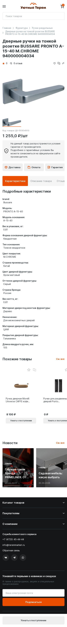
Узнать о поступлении (33, 620)
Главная (6, 28)
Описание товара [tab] (41, 181)
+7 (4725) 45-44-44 (13, 539)
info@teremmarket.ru (13, 545)
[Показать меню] (4, 6)
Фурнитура (22, 28)
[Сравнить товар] (34, 370)
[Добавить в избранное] (28, 369)
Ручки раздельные (42, 28)
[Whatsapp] (23, 557)
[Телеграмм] (14, 557)
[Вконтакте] (5, 557)
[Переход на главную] (33, 6)
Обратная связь (11, 550)
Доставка (14, 167)
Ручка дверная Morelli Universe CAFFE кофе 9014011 (17, 400)
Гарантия (57, 167)
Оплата (35, 167)
